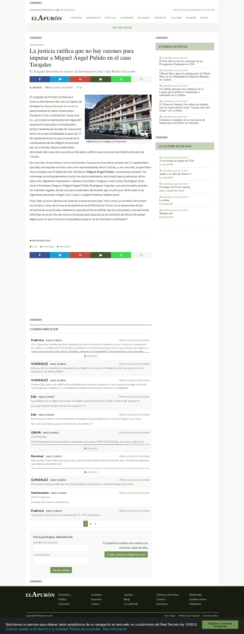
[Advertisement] (91, 288)
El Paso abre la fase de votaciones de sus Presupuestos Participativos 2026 (181, 63)
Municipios (93, 17)
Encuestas (162, 603)
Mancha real (166, 213)
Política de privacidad (85, 628)
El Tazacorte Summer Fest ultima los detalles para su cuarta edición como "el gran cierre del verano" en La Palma (184, 107)
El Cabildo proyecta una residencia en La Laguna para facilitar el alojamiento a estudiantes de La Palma (181, 92)
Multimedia (195, 594)
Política (110, 17)
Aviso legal (169, 615)
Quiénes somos (197, 599)
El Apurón (36, 87)
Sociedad (144, 17)
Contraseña (41, 554)
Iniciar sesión (193, 9)
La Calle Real (131, 603)
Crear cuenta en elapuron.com (126, 554)
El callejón (166, 164)
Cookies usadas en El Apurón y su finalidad (37, 628)
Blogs (204, 17)
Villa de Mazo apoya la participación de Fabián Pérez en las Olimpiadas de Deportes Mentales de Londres (184, 76)
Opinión (191, 17)
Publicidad (195, 603)
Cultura (176, 17)
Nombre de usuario (45, 542)
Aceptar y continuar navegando (220, 624)
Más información (115, 628)
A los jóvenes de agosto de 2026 (176, 160)
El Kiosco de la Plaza (168, 594)
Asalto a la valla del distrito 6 (175, 173)
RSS (53, 9)
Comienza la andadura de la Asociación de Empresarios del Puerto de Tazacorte (182, 121)
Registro (178, 9)
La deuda (164, 200)
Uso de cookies (210, 615)
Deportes (160, 17)
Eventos (161, 599)
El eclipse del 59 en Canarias (174, 187)
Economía (126, 17)
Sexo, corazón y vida (171, 190)
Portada (76, 17)
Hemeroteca (67, 9)
